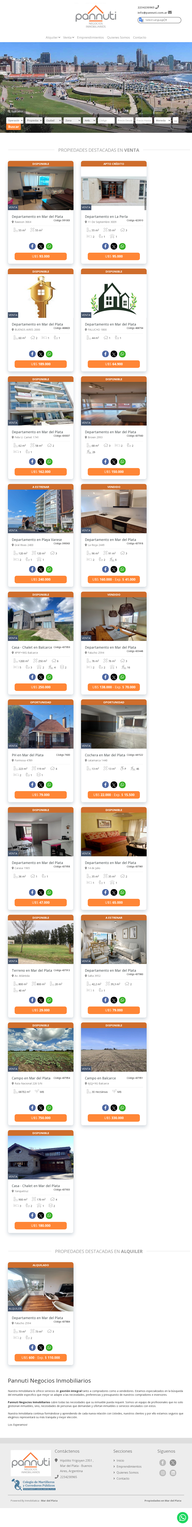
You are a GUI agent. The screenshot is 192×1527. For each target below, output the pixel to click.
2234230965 (68, 1477)
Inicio (120, 1460)
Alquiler (52, 37)
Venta (67, 37)
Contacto (139, 37)
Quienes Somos (118, 37)
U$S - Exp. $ (113, 579)
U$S (41, 256)
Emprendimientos (90, 37)
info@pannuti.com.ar (152, 12)
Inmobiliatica (32, 1500)
